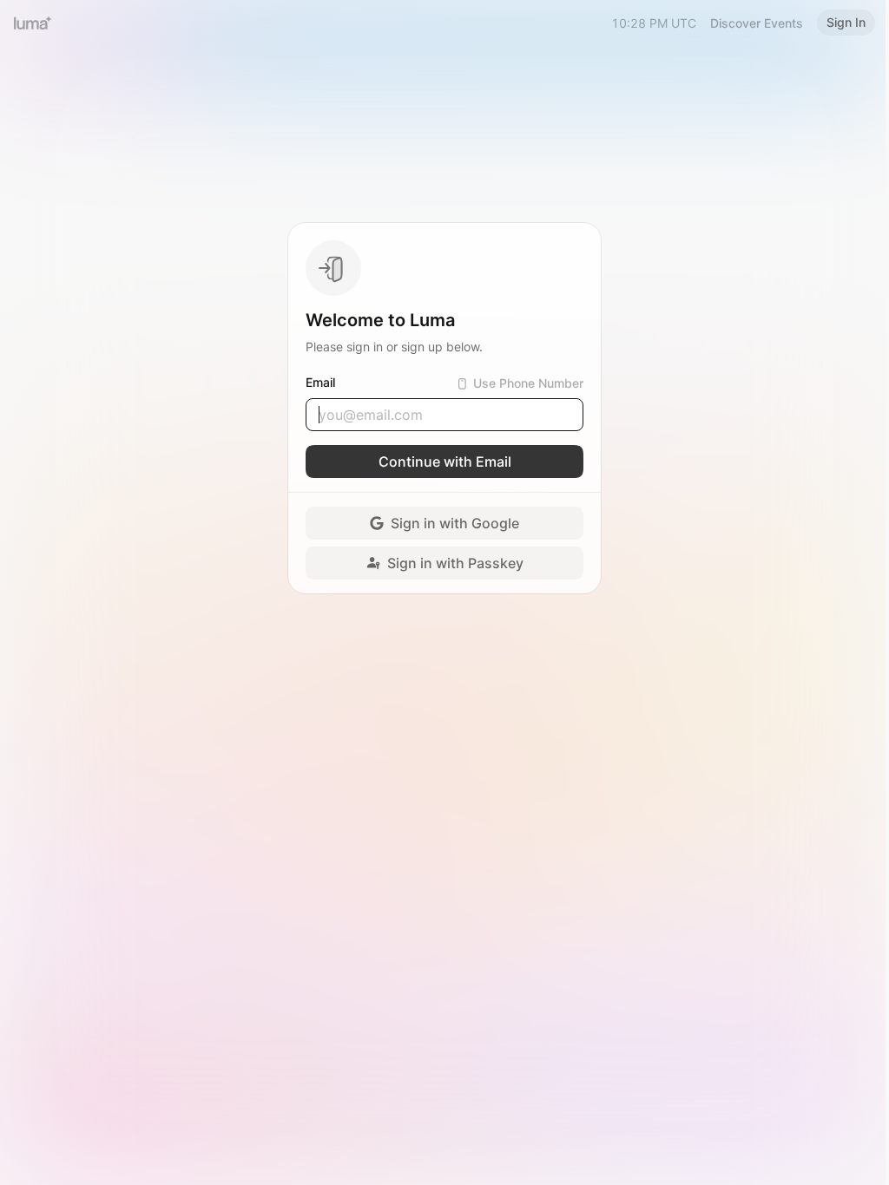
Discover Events (756, 23)
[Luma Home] (33, 22)
